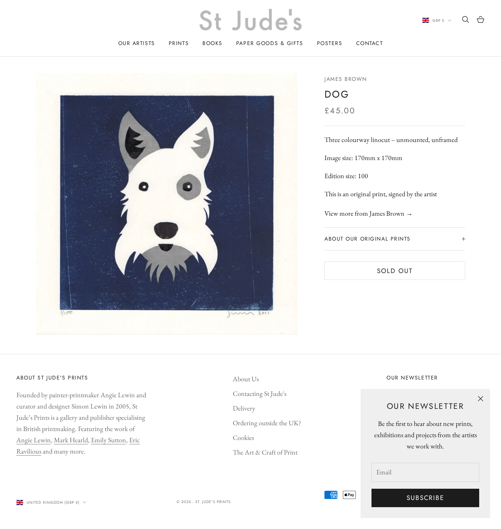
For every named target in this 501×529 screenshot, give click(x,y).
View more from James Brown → (368, 213)
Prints (179, 43)
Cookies (243, 437)
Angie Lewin (33, 439)
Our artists (136, 43)
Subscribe (425, 497)
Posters (330, 43)
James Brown (345, 79)
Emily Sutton (108, 439)
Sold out (394, 270)
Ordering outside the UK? (267, 422)
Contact (369, 43)
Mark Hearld (71, 439)
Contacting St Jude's (259, 393)
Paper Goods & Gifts (269, 43)
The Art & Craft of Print (265, 452)
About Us (246, 378)
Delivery (244, 408)
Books (212, 43)
